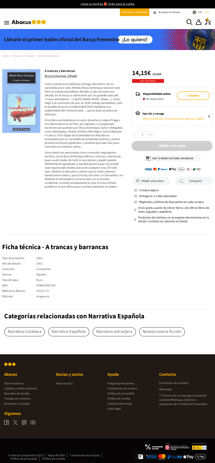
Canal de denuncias (120, 404)
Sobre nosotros (14, 383)
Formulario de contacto (174, 383)
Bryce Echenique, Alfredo (61, 76)
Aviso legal (114, 409)
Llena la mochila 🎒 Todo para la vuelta (107, 4)
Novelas (17, 56)
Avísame (193, 96)
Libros (5, 56)
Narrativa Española (49, 56)
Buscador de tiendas (17, 394)
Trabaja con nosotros (17, 399)
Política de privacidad (121, 394)
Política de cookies (119, 399)
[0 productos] (208, 24)
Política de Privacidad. (193, 404)
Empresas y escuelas (17, 404)
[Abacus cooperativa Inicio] (29, 25)
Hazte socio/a (64, 383)
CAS (207, 12)
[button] (199, 22)
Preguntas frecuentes (121, 383)
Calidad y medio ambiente (20, 388)
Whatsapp (165, 389)
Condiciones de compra (122, 388)
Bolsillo (30, 56)
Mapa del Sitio (56, 455)
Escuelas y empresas (135, 12)
